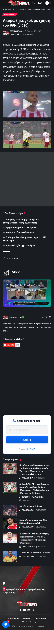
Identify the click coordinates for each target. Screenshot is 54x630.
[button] (5, 3)
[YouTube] (24, 610)
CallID (32, 449)
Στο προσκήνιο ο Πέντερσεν (20, 232)
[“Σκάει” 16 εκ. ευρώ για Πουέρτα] (10, 556)
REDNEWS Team (16, 31)
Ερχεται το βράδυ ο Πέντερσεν (21, 227)
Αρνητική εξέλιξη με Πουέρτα (20, 245)
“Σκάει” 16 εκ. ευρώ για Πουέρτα (34, 552)
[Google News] (29, 610)
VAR (16, 258)
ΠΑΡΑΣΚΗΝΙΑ (27, 478)
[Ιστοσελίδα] (43, 317)
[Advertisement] (27, 179)
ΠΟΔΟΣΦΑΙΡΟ (9, 14)
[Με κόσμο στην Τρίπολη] (10, 510)
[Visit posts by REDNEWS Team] (6, 33)
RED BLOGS (26, 497)
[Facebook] (47, 317)
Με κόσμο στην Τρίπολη (31, 506)
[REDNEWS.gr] (19, 3)
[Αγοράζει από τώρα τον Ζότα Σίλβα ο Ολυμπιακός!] (10, 523)
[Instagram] (50, 317)
